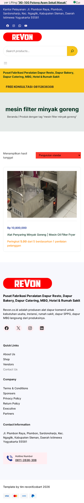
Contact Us (10, 369)
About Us (9, 354)
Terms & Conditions (15, 388)
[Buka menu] (5, 63)
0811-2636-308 (26, 460)
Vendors (8, 364)
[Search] (72, 51)
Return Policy (11, 403)
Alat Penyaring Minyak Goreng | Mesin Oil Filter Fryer (41, 234)
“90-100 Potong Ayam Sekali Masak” (41, 2)
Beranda (12, 116)
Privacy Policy (12, 398)
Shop (6, 359)
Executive (9, 408)
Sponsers (9, 393)
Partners (8, 413)
